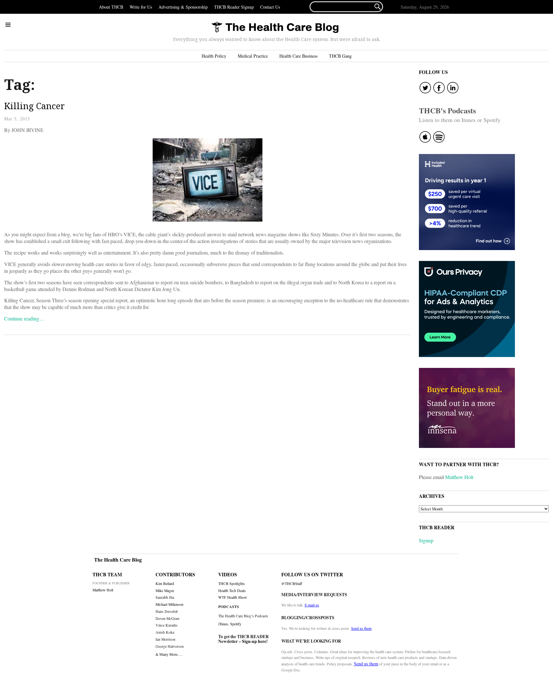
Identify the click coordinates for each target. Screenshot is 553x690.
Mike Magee (165, 590)
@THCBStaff (291, 583)
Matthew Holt (459, 477)
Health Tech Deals (232, 590)
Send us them (361, 628)
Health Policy (214, 56)
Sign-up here (254, 641)
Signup (426, 540)
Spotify (235, 623)
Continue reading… (24, 318)
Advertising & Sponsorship (183, 7)
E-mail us (312, 604)
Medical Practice (253, 56)
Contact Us (270, 7)
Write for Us (141, 7)
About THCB (111, 7)
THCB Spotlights (231, 583)
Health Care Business (298, 56)
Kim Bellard (165, 583)
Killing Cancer (34, 106)
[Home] (275, 28)
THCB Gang (340, 56)
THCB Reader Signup (234, 7)
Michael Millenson (169, 604)
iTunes (223, 623)
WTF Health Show (232, 597)
